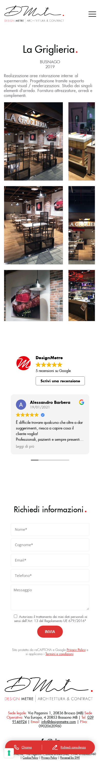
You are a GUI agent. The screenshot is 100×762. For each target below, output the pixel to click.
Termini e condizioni (59, 654)
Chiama (27, 747)
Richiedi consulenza (73, 747)
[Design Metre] (34, 14)
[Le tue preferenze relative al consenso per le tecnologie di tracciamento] (9, 753)
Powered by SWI (70, 757)
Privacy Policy (76, 650)
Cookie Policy (30, 757)
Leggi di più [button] (25, 446)
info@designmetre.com (58, 721)
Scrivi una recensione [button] (60, 380)
